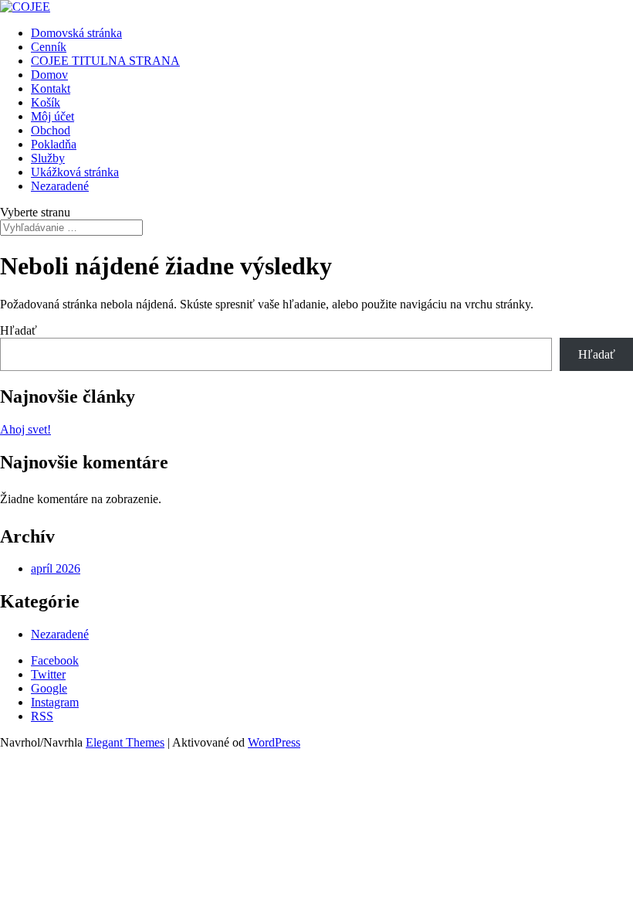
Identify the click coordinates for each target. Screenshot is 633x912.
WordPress (274, 742)
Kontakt (50, 88)
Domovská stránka (76, 32)
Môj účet (52, 116)
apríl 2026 (55, 568)
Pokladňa (53, 144)
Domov (49, 74)
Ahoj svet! (25, 429)
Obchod (50, 130)
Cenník (48, 46)
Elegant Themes (125, 742)
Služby (48, 158)
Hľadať (18, 330)
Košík (45, 102)
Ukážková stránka (75, 172)
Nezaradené (60, 185)
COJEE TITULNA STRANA (105, 60)
